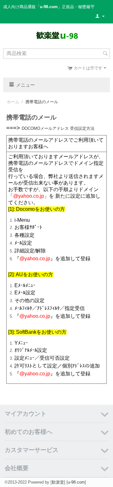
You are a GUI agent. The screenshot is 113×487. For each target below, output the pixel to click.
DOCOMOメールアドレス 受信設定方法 (58, 128)
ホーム (13, 101)
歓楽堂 (58, 482)
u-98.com (76, 482)
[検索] (105, 54)
